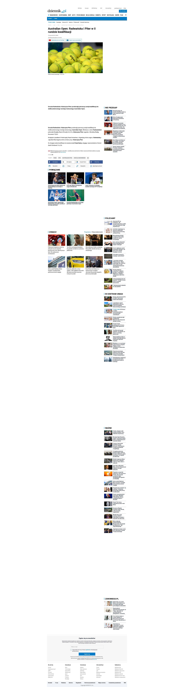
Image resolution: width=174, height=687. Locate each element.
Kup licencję (63, 152)
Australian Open (67, 158)
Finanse (98, 669)
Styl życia (98, 677)
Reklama (63, 682)
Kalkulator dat (118, 667)
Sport (50, 18)
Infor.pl (49, 667)
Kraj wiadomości (97, 232)
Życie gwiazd (83, 673)
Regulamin (78, 682)
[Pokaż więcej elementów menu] (126, 15)
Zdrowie (67, 675)
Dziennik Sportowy (84, 22)
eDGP (49, 670)
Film (81, 675)
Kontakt (50, 682)
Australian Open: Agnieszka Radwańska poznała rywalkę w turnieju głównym (56, 204)
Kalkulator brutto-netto (120, 675)
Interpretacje (51, 675)
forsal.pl (86, 8)
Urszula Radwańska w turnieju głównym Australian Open (75, 203)
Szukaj (124, 11)
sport (54, 25)
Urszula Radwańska (79, 158)
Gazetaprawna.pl (51, 669)
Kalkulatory (118, 665)
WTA (59, 158)
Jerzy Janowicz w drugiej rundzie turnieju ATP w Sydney (93, 186)
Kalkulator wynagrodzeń (120, 677)
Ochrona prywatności (89, 682)
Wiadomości (67, 672)
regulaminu (88, 649)
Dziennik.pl (68, 665)
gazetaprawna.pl (118, 8)
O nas (56, 682)
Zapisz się (87, 654)
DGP (101, 8)
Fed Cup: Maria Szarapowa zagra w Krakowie (74, 186)
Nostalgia (58, 22)
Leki (97, 670)
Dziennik (49, 25)
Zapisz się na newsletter (75, 40)
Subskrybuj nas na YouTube (57, 40)
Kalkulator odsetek (119, 673)
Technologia (67, 669)
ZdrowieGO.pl (108, 8)
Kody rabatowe (83, 669)
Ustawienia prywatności (115, 682)
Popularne (87, 232)
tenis (54, 158)
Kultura (81, 678)
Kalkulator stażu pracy (119, 670)
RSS (125, 682)
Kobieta (81, 667)
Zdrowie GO (65, 22)
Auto (66, 667)
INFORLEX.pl (94, 8)
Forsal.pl (50, 672)
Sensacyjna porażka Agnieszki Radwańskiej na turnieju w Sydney (56, 187)
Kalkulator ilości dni (119, 669)
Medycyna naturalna (100, 672)
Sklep (125, 8)
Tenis (55, 18)
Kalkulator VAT (118, 672)
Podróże (67, 677)
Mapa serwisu (101, 682)
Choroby (98, 673)
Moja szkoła (82, 672)
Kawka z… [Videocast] (74, 22)
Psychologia (99, 675)
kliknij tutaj (95, 659)
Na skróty (50, 665)
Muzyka (82, 677)
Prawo (97, 667)
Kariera (71, 682)
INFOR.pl (80, 8)
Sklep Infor (50, 677)
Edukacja (82, 670)
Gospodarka (67, 670)
